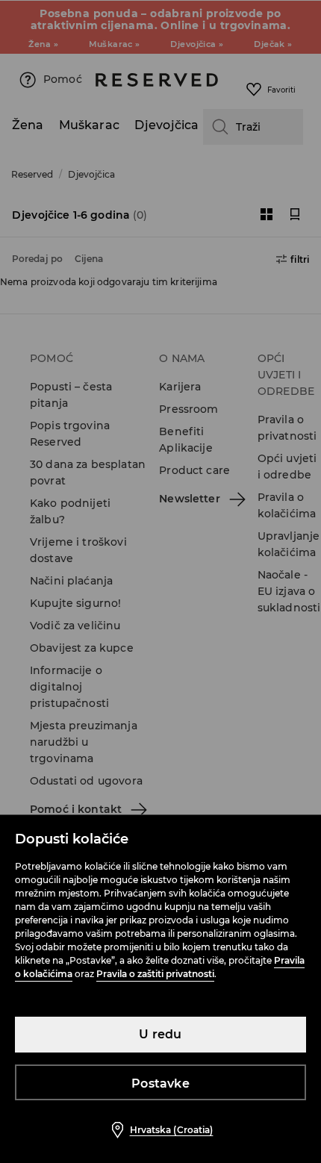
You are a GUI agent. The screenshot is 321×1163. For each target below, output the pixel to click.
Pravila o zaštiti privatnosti (155, 973)
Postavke (160, 1083)
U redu (160, 1034)
